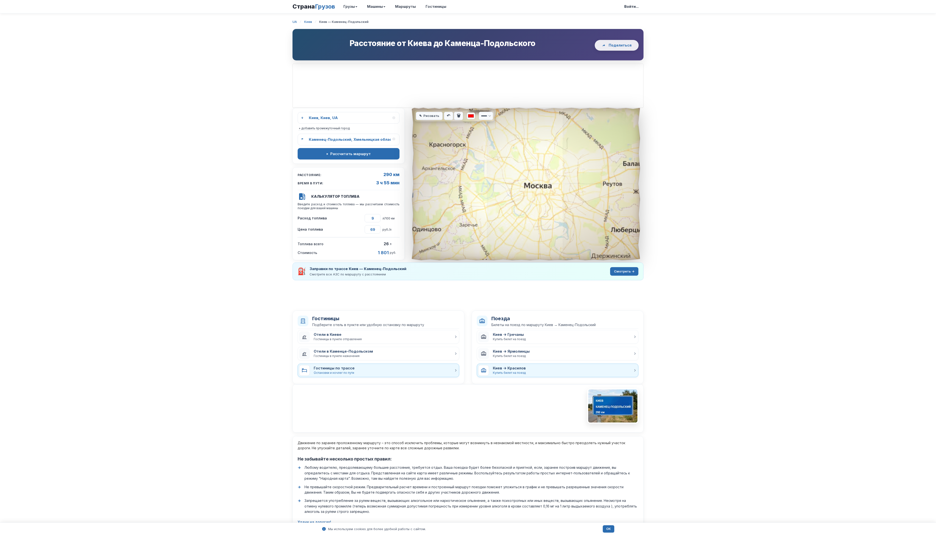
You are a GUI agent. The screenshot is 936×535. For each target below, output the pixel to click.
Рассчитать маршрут (350, 153)
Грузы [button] (349, 6)
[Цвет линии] (471, 116)
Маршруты (405, 6)
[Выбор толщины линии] (486, 116)
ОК (608, 529)
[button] (378, 337)
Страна (313, 6)
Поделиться (620, 45)
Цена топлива (310, 229)
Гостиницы (436, 6)
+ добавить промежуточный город (324, 128)
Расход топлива (312, 218)
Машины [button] (375, 6)
